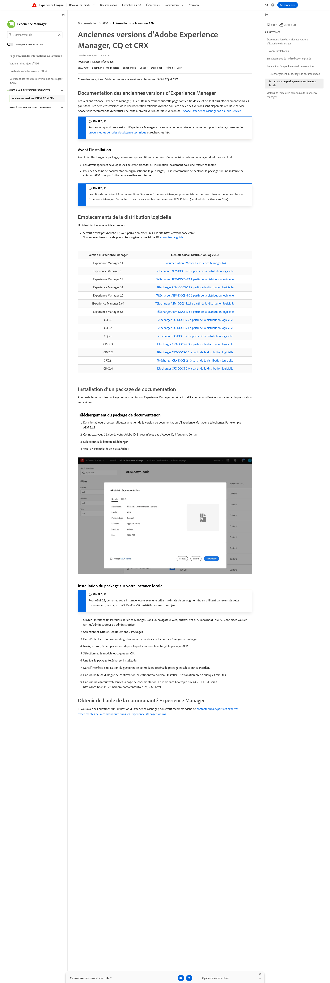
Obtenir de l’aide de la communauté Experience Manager (292, 95)
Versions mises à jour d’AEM (24, 63)
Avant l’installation (279, 51)
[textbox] (34, 34)
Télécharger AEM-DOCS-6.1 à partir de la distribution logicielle (195, 287)
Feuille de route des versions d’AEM (28, 71)
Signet (274, 24)
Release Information (102, 61)
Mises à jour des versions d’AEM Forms (30, 107)
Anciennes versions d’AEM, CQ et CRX (33, 98)
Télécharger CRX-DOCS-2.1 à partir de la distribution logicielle (195, 360)
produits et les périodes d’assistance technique (117, 132)
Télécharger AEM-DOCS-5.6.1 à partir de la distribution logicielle (195, 303)
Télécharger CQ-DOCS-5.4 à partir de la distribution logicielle (195, 328)
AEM (105, 23)
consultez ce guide (171, 237)
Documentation (87, 23)
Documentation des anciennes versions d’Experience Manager (287, 41)
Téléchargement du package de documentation (294, 74)
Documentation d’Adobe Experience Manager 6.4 (195, 263)
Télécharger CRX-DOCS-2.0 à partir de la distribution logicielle (195, 368)
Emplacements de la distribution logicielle (289, 58)
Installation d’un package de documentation (290, 66)
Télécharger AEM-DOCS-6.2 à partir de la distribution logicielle (195, 279)
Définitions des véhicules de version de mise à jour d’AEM (36, 80)
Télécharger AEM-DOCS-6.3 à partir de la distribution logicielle (195, 271)
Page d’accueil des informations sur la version (36, 56)
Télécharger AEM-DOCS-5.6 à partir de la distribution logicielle (195, 311)
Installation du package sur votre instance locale (292, 83)
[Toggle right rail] (266, 15)
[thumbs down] (189, 978)
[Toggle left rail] (63, 15)
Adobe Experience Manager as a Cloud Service (212, 111)
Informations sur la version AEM (133, 23)
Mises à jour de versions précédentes (29, 90)
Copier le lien (290, 24)
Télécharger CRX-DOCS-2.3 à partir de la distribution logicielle (195, 344)
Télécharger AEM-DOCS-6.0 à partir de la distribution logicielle (195, 295)
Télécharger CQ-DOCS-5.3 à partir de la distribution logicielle (195, 336)
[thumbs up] (181, 978)
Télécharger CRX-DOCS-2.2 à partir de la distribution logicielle (195, 352)
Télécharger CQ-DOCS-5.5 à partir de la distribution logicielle (195, 320)
